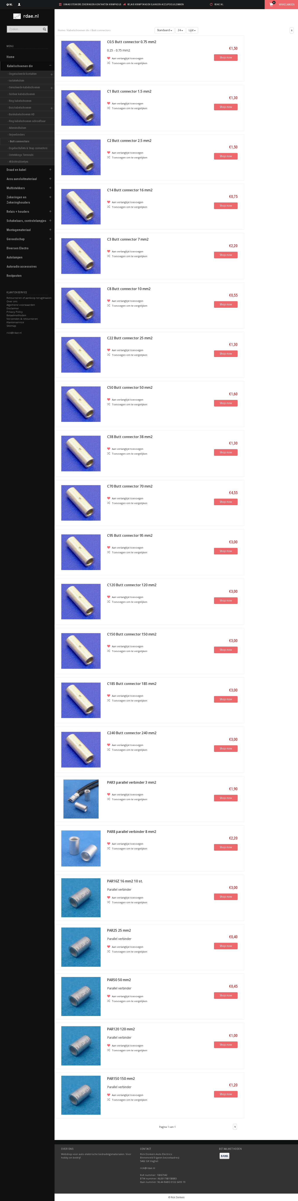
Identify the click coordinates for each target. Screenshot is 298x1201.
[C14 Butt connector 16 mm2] (81, 206)
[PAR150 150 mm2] (81, 1095)
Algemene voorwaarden (21, 304)
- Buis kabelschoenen (20, 107)
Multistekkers (16, 188)
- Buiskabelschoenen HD (21, 114)
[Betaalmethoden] (224, 1155)
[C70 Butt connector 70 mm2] (81, 502)
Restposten (14, 275)
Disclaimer (13, 308)
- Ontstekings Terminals (21, 154)
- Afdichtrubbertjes (18, 161)
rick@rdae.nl (14, 332)
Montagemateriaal (19, 230)
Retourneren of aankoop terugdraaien (29, 297)
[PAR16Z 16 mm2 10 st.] (81, 897)
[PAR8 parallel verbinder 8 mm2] (81, 848)
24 (180, 30)
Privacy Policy (15, 311)
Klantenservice (15, 322)
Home (10, 57)
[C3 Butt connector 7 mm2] (81, 256)
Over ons (12, 301)
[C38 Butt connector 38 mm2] (81, 453)
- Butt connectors (19, 141)
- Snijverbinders (16, 134)
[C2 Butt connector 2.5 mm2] (81, 157)
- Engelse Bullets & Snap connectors (26, 148)
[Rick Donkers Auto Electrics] (27, 16)
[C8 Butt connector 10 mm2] (81, 305)
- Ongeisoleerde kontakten (22, 73)
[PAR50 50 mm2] (81, 996)
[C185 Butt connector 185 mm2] (81, 700)
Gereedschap (15, 239)
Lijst (191, 30)
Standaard (164, 30)
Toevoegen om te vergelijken (129, 63)
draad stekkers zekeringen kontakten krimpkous (92, 4)
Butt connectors (101, 30)
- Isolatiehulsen (16, 80)
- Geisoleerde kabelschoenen (24, 87)
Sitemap (11, 325)
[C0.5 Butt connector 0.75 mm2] (81, 58)
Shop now (226, 57)
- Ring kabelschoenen (20, 100)
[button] (50, 65)
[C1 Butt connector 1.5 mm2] (81, 107)
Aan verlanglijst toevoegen (127, 58)
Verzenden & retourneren (22, 318)
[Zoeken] (44, 26)
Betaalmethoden (16, 315)
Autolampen (14, 257)
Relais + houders (18, 211)
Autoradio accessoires (22, 266)
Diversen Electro (18, 248)
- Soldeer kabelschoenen (22, 94)
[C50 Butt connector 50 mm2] (81, 404)
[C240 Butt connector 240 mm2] (81, 749)
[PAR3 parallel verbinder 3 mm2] (81, 799)
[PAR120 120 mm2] (81, 1045)
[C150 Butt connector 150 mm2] (81, 651)
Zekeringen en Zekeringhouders (18, 199)
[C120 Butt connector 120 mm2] (81, 601)
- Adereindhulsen (17, 127)
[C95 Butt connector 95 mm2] (81, 552)
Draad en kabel (16, 170)
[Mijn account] (19, 3)
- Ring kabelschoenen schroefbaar (26, 121)
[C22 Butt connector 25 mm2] (81, 354)
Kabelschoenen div (20, 66)
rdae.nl (219, 4)
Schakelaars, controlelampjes (26, 221)
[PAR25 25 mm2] (81, 947)
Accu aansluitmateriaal (22, 179)
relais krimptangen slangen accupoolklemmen (155, 4)
